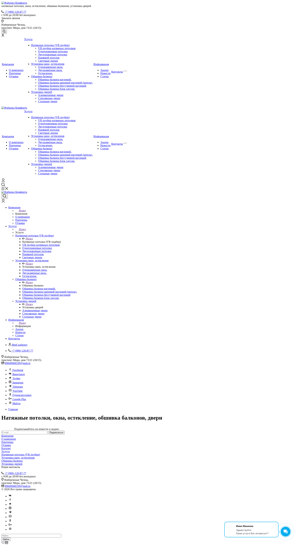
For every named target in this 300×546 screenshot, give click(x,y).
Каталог (6, 448)
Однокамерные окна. (50, 67)
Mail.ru (16, 403)
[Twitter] (10, 504)
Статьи (104, 76)
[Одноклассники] (10, 521)
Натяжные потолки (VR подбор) (50, 45)
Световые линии (48, 60)
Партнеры (15, 73)
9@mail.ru (24, 363)
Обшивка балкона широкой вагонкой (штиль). (65, 82)
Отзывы (13, 76)
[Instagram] (10, 508)
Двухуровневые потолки (52, 54)
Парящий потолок (49, 57)
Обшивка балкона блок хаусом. (56, 88)
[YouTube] (10, 516)
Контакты (117, 71)
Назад (22, 210)
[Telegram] (10, 512)
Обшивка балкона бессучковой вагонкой (62, 85)
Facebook (17, 370)
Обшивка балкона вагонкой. (55, 79)
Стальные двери (47, 101)
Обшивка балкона (41, 76)
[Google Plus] (10, 525)
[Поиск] (4, 31)
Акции (104, 70)
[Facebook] (10, 500)
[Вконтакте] (10, 496)
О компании (16, 70)
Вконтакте (18, 374)
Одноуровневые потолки (53, 51)
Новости (105, 73)
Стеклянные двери (49, 98)
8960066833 (12, 363)
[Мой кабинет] (2, 35)
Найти (6, 539)
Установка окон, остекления (47, 63)
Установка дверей (41, 92)
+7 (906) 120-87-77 (15, 11)
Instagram (17, 382)
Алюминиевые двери (50, 95)
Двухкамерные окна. (50, 70)
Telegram (17, 386)
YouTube (17, 390)
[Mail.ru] (10, 529)
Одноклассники (21, 395)
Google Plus (19, 399)
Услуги (28, 39)
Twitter (16, 378)
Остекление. (45, 73)
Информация (101, 64)
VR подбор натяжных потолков (57, 48)
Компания (8, 64)
